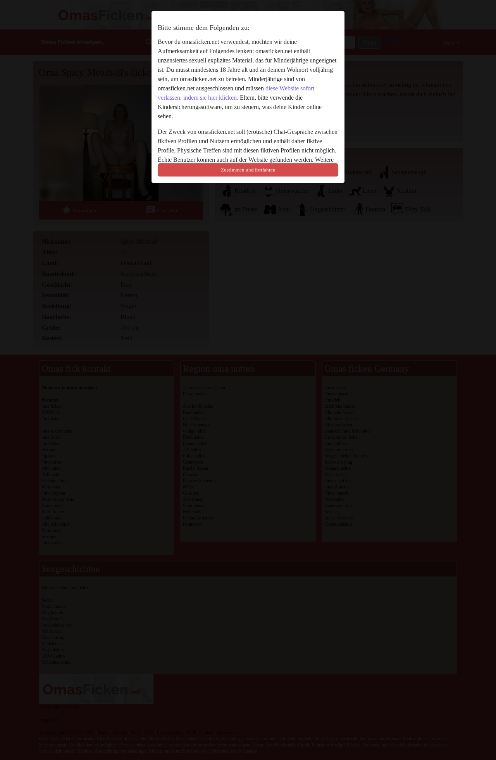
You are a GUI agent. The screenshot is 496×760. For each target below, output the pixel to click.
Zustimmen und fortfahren (248, 170)
